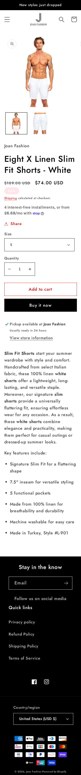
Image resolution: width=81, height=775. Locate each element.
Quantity (11, 258)
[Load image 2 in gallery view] (40, 123)
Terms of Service (24, 658)
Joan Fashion (34, 771)
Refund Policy (22, 634)
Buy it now (40, 305)
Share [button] (16, 224)
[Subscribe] (66, 583)
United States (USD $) (38, 718)
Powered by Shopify (54, 771)
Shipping (10, 198)
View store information (31, 338)
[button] (7, 19)
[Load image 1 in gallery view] (16, 123)
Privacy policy (22, 622)
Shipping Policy (23, 646)
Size (8, 234)
